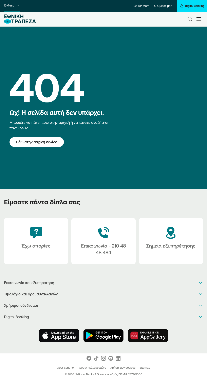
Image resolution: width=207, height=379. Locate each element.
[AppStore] (59, 335)
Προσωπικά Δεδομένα (92, 367)
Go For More (141, 6)
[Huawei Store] (148, 335)
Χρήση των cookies (123, 367)
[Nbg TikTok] (96, 358)
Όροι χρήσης (65, 367)
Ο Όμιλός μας (163, 6)
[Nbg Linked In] (118, 358)
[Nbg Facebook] (89, 358)
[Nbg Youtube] (110, 358)
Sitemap (144, 367)
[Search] (190, 19)
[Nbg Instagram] (103, 358)
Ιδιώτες (9, 5)
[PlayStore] (103, 335)
